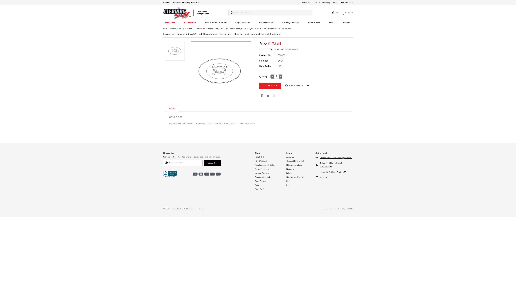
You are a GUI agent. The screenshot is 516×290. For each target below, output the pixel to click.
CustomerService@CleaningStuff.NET (336, 158)
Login (337, 13)
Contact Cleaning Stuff (295, 161)
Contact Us (305, 3)
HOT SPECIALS (190, 22)
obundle (349, 209)
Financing (326, 3)
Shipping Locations (294, 165)
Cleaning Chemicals (290, 22)
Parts (331, 22)
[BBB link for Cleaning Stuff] (170, 174)
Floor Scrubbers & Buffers (216, 22)
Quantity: (263, 76)
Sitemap (201, 209)
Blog (288, 185)
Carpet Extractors (242, 22)
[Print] (274, 95)
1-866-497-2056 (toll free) (331, 163)
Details (172, 109)
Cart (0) (350, 13)
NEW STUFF (170, 22)
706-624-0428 (326, 167)
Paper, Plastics (314, 22)
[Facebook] (262, 95)
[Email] (268, 95)
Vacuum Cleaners (266, 22)
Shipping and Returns (295, 177)
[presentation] (175, 51)
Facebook (324, 178)
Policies (289, 173)
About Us (316, 3)
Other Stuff (346, 22)
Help (335, 3)
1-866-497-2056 (346, 3)
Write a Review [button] (291, 49)
